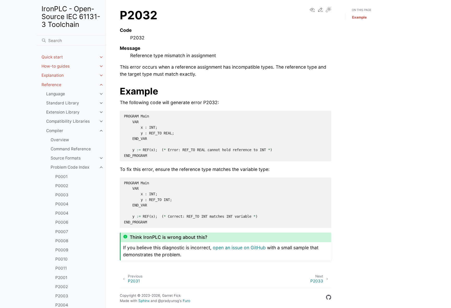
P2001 (61, 277)
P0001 (61, 176)
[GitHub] (328, 298)
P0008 (61, 240)
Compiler (54, 130)
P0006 (61, 222)
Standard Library (62, 102)
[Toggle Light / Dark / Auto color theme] (328, 10)
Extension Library (63, 112)
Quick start (52, 57)
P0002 (61, 185)
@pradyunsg (168, 301)
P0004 (61, 204)
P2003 (61, 295)
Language (55, 93)
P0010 (61, 259)
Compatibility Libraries (68, 121)
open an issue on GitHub (239, 247)
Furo (186, 301)
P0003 (61, 194)
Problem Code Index (70, 167)
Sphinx (144, 301)
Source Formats (66, 158)
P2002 (61, 286)
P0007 (61, 231)
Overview (60, 139)
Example (359, 17)
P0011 (61, 268)
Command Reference (71, 148)
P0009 (61, 249)
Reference (51, 84)
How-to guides (55, 66)
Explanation (52, 75)
